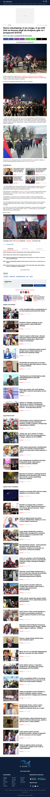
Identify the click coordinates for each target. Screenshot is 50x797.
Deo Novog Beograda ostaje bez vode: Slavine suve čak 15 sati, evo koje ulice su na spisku (25, 262)
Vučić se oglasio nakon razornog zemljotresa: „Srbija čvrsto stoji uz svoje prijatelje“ (31, 746)
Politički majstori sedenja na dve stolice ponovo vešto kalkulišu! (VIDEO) (30, 324)
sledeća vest (36, 295)
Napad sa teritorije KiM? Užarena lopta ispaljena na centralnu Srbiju (33, 492)
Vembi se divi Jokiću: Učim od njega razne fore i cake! (19, 254)
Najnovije (5, 4)
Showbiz (24, 4)
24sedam (28, 241)
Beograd (22, 778)
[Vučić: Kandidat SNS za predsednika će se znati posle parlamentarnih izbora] (10, 313)
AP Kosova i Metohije (24, 191)
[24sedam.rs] (7, 2)
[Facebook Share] (8, 39)
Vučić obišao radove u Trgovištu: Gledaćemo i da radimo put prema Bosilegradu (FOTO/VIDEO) (31, 666)
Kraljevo (6, 276)
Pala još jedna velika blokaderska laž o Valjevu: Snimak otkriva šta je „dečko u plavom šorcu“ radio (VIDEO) (33, 720)
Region (22, 780)
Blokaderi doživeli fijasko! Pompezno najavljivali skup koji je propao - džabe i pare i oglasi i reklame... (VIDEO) (32, 626)
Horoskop (22, 782)
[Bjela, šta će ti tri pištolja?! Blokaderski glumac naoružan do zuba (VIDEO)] (10, 655)
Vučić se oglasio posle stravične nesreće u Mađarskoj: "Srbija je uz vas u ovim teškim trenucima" (32, 519)
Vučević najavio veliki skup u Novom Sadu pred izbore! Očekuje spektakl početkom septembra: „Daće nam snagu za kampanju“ (32, 338)
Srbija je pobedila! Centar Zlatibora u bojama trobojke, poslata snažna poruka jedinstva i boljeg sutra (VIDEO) (33, 693)
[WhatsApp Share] (30, 39)
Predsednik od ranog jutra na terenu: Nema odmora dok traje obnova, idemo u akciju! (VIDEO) (33, 364)
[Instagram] (23, 292)
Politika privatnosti (33, 790)
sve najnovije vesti (25, 270)
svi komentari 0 (27, 285)
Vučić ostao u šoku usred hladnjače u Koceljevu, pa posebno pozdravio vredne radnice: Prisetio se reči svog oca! (32, 614)
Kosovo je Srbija (30, 161)
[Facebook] (21, 292)
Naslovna (5, 25)
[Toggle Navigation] (46, 1)
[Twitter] (26, 292)
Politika (16, 4)
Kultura (14, 784)
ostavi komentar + (39, 285)
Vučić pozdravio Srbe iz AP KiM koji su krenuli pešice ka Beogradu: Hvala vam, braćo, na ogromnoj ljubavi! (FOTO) (18, 170)
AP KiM (30, 276)
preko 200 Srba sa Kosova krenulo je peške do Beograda (23, 77)
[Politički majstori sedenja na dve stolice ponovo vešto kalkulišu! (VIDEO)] (10, 326)
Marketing (20, 790)
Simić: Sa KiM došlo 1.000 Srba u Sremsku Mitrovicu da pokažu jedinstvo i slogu (41, 178)
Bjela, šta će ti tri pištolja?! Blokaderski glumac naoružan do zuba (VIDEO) (33, 652)
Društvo (35, 4)
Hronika (31, 4)
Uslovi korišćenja (41, 790)
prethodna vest (16, 295)
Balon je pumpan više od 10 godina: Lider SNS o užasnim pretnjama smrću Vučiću (32, 391)
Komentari (39, 249)
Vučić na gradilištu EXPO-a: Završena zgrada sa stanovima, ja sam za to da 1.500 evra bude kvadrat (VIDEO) (32, 680)
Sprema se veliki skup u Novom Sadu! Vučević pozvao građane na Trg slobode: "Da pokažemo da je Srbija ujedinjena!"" (39, 298)
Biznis (44, 4)
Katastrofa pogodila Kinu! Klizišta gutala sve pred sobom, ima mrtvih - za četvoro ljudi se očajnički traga (25, 258)
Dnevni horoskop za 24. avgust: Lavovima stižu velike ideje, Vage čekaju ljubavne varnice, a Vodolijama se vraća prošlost (25, 266)
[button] (25, 227)
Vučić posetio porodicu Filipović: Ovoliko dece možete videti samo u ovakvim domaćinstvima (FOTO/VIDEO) (31, 587)
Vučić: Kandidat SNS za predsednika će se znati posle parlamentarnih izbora (33, 310)
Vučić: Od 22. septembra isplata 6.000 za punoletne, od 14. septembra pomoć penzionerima (32, 600)
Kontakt (10, 790)
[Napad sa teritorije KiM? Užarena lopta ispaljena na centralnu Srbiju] (10, 495)
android (17, 241)
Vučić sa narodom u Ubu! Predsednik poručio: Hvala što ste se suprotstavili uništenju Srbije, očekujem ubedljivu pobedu (32, 560)
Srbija (13, 786)
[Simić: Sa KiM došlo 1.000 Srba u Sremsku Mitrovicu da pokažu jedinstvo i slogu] (30, 180)
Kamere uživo (11, 4)
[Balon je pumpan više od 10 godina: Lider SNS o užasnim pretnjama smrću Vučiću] (10, 393)
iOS (13, 241)
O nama (6, 790)
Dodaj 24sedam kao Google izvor (26, 42)
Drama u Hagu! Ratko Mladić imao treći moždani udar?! (31, 639)
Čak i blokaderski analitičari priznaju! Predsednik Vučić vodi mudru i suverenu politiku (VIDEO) (32, 462)
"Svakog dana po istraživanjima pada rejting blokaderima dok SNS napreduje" (32, 377)
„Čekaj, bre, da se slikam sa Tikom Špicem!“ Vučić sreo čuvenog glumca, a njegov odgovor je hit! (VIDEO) (32, 435)
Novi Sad (22, 784)
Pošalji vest (26, 790)
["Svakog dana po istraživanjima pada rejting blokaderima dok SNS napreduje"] (10, 380)
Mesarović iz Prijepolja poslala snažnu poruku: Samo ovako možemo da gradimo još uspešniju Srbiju (32, 351)
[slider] (25, 236)
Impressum (15, 790)
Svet (28, 4)
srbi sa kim (12, 276)
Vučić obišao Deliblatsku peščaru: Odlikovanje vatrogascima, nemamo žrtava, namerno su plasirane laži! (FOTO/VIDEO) (32, 534)
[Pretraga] (44, 1)
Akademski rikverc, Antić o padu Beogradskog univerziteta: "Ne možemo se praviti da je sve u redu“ (31, 706)
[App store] (33, 779)
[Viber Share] (19, 39)
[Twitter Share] (41, 39)
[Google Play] (42, 779)
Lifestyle (40, 4)
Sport (20, 4)
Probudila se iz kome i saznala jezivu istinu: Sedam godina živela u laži (23, 252)
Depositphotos (25, 792)
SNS (27, 276)
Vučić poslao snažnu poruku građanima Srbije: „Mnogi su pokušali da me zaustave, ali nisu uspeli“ (32, 733)
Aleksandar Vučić (20, 276)
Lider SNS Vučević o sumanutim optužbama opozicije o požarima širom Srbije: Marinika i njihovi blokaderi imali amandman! (18, 298)
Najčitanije (25, 249)
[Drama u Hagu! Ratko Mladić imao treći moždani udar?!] (10, 642)
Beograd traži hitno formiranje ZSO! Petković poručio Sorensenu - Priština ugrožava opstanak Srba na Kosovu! (18, 178)
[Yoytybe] (35, 786)
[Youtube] (28, 292)
